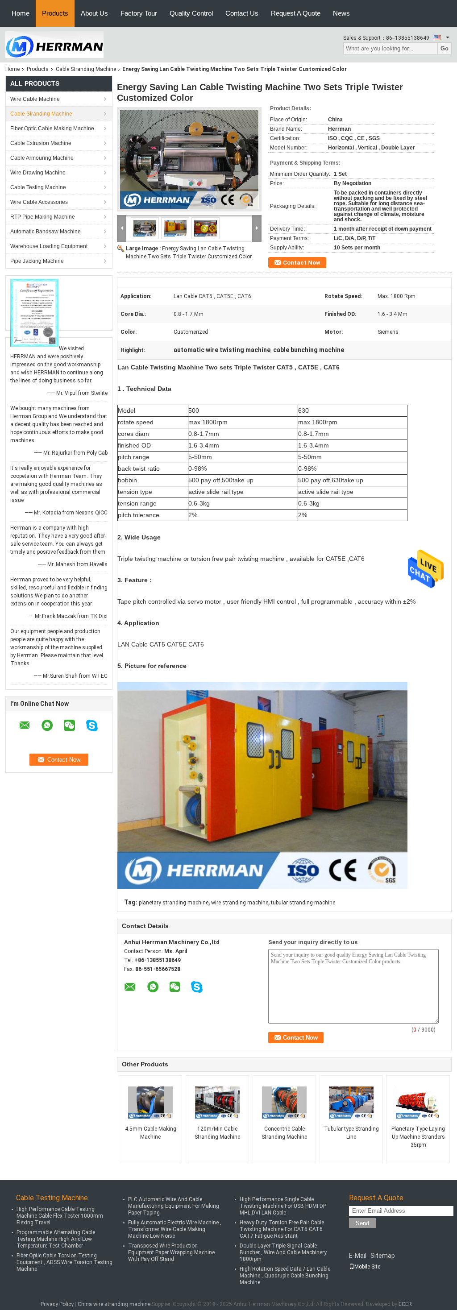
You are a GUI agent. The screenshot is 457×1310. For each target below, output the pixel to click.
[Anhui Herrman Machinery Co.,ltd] (54, 44)
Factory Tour (138, 13)
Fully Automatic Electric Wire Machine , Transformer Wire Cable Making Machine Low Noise (174, 1229)
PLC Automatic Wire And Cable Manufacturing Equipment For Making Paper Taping (173, 1206)
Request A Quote (295, 13)
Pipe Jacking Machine (37, 261)
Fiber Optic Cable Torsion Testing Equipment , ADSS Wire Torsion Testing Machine (64, 1262)
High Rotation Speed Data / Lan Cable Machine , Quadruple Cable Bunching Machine (285, 1275)
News (341, 13)
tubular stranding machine (303, 903)
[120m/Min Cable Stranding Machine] (217, 1102)
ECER (405, 1304)
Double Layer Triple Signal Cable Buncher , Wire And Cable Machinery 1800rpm (283, 1252)
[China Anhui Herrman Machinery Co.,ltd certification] (34, 312)
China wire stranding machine (114, 1304)
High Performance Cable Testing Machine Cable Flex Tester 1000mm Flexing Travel (60, 1216)
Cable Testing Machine (38, 187)
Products (55, 13)
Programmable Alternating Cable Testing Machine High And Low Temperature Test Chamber (56, 1239)
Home (20, 13)
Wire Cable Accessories (39, 202)
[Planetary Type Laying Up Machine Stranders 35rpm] (418, 1102)
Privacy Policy (57, 1304)
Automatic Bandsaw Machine (45, 231)
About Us (94, 13)
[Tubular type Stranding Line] (351, 1102)
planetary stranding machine (173, 903)
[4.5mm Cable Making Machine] (150, 1102)
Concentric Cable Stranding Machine (284, 1133)
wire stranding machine (239, 903)
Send (362, 1223)
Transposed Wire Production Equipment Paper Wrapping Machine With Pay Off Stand (171, 1252)
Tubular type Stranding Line (351, 1133)
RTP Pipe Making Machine (42, 217)
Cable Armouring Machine (42, 158)
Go (444, 48)
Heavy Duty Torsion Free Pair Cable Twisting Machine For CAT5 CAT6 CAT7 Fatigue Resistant (282, 1229)
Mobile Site (367, 1267)
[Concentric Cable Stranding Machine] (284, 1102)
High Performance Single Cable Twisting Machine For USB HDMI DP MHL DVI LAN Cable (283, 1206)
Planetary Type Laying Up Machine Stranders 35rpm (418, 1137)
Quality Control (191, 13)
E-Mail (357, 1255)
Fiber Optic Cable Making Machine (52, 128)
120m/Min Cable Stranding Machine (217, 1133)
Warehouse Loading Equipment (48, 246)
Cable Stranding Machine (86, 69)
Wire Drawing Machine (38, 173)
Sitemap (382, 1255)
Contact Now (301, 262)
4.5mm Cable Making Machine (150, 1133)
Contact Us (241, 13)
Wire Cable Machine (35, 99)
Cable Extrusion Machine (40, 143)
